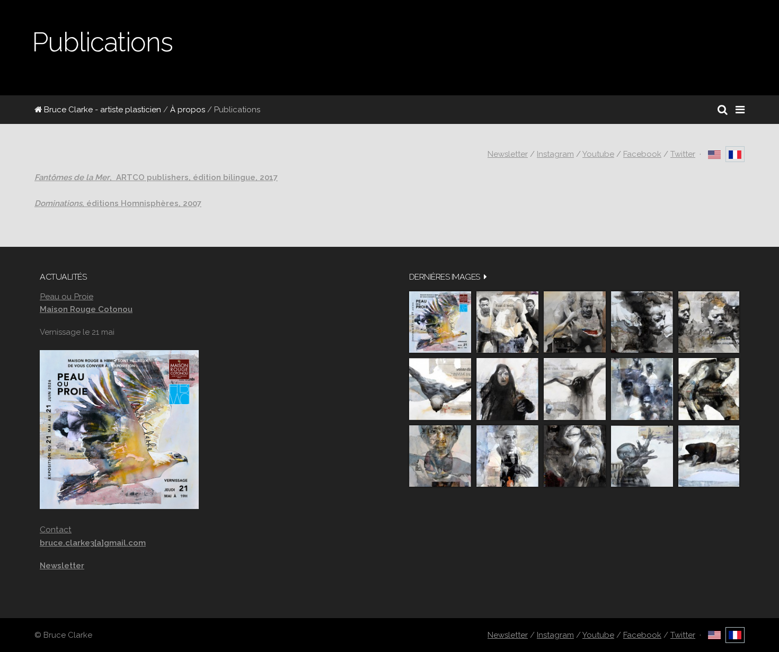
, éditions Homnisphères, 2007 (117, 203)
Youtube (598, 154)
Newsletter (508, 154)
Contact (56, 529)
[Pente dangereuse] (440, 389)
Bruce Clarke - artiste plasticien (101, 109)
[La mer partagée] (642, 322)
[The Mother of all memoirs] (440, 456)
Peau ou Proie (66, 296)
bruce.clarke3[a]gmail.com (93, 543)
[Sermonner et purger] (642, 389)
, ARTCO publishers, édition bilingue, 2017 (156, 177)
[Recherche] (722, 109)
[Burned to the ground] (708, 456)
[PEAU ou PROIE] (440, 322)
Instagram (555, 154)
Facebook (642, 154)
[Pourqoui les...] (575, 322)
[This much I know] (575, 456)
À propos (187, 109)
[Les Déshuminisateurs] (575, 389)
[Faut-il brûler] (507, 322)
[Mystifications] (507, 389)
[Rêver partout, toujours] (708, 389)
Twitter (682, 154)
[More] (485, 277)
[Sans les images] (708, 322)
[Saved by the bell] (507, 456)
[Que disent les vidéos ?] (642, 456)
